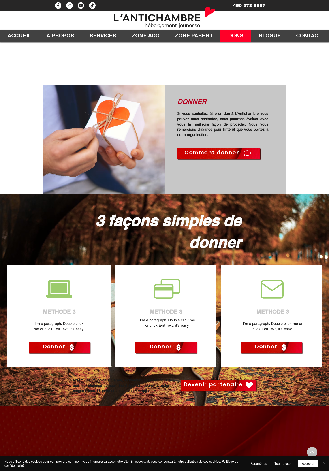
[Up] (312, 452)
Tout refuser (283, 463)
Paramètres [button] (258, 463)
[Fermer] (323, 463)
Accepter (308, 463)
